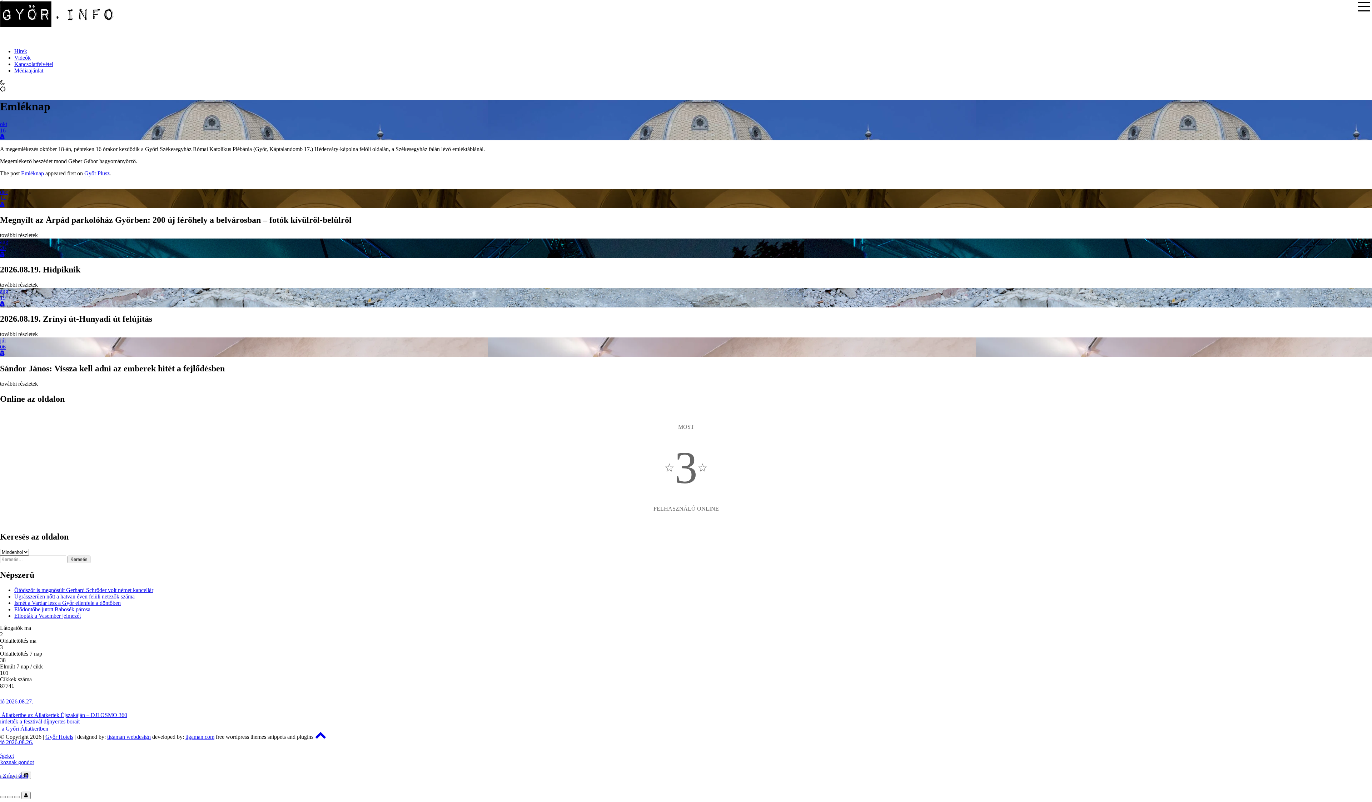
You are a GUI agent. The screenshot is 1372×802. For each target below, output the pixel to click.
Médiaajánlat (28, 70)
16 (3, 130)
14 (3, 198)
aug (4, 242)
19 (3, 298)
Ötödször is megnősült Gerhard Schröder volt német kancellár (83, 590)
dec (4, 192)
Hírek (20, 51)
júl (3, 340)
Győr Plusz (97, 173)
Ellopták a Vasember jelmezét (47, 616)
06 (3, 347)
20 (3, 248)
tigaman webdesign (129, 737)
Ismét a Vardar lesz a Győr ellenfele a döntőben (67, 603)
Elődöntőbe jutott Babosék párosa (52, 609)
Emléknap (32, 173)
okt (3, 124)
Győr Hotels (59, 737)
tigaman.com (199, 737)
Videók (22, 58)
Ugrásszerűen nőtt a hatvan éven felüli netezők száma (74, 596)
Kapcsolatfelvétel (33, 64)
